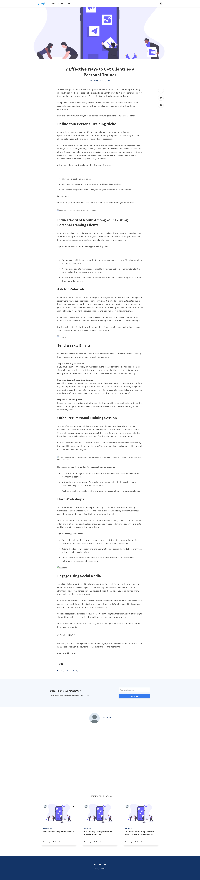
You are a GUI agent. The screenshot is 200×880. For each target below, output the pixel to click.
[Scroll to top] (161, 90)
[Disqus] (100, 762)
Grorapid (107, 717)
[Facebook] (161, 105)
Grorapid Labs (47, 828)
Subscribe (134, 696)
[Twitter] (161, 97)
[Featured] (73, 806)
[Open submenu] (68, 3)
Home (52, 3)
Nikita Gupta (71, 653)
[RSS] (105, 865)
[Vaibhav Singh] (45, 806)
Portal (60, 3)
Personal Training (72, 671)
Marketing (94, 80)
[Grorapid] (94, 718)
